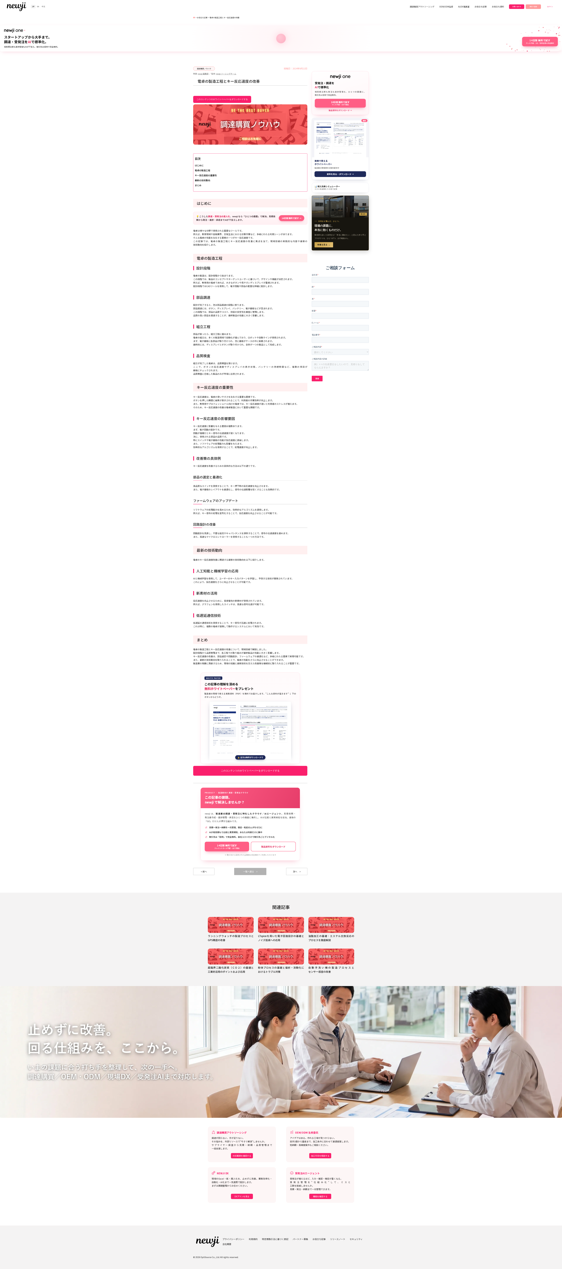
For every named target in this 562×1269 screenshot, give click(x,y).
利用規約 (253, 1239)
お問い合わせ (516, 6)
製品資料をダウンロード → (340, 110)
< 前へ (204, 871)
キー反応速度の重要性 (206, 175)
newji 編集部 (203, 73)
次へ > (297, 871)
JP (33, 6)
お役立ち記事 (480, 6)
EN (38, 6)
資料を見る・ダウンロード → (340, 174)
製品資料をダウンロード (273, 846)
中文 (43, 6)
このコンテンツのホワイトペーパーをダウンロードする (222, 99)
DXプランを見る (241, 1196)
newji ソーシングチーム (226, 73)
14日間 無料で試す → (291, 218)
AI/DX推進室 (464, 6)
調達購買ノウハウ (204, 68)
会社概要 (226, 1244)
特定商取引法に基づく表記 (275, 1239)
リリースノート (337, 1239)
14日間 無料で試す (226, 846)
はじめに (199, 165)
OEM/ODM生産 (446, 6)
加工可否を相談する (320, 1155)
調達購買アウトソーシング (422, 6)
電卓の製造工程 (202, 170)
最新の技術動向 (202, 180)
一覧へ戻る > (250, 871)
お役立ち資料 (498, 6)
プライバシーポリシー (233, 1239)
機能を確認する (320, 1196)
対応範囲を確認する (242, 1155)
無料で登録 (533, 6)
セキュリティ (356, 1239)
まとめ (198, 185)
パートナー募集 (300, 1239)
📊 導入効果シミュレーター (327, 187)
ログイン (550, 6)
